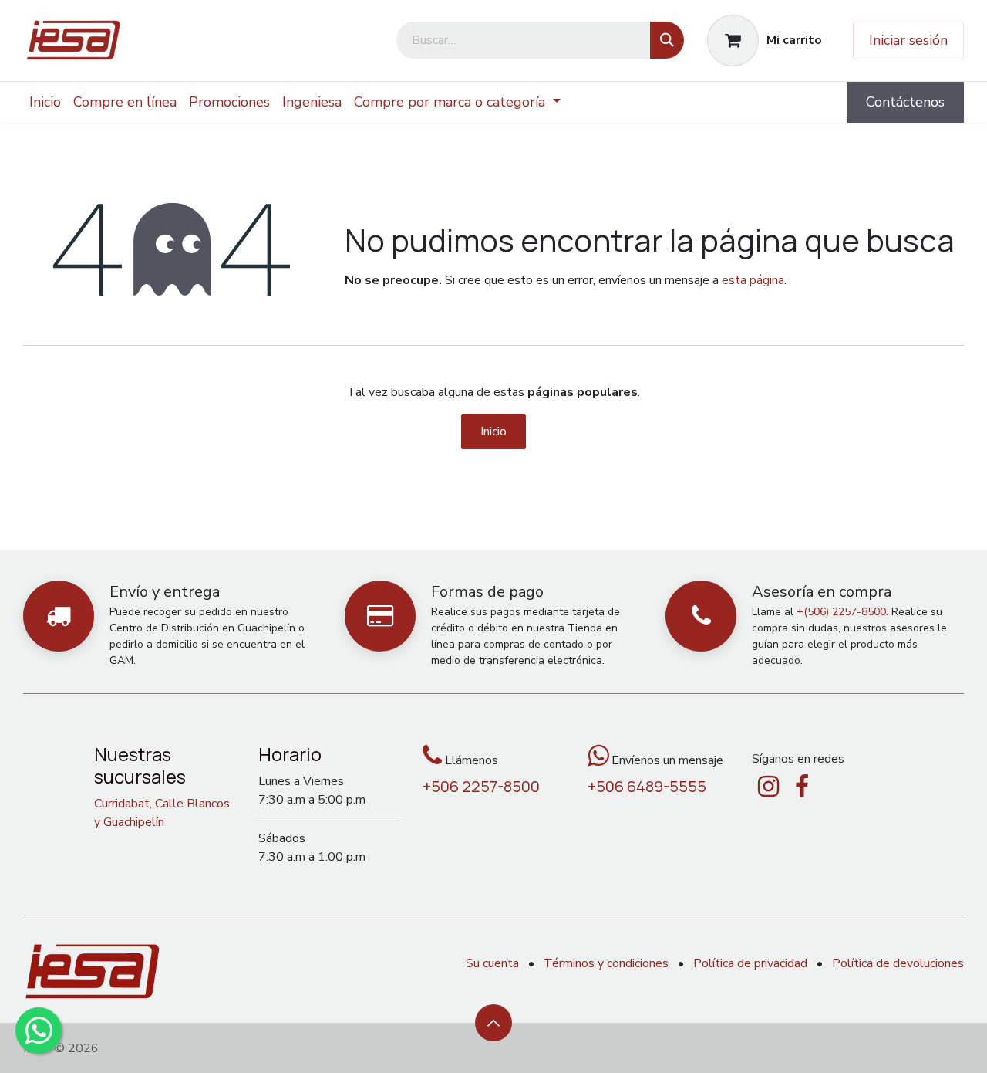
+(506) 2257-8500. (842, 611)
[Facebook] (802, 786)
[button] (493, 1022)
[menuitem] (45, 102)
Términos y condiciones (606, 963)
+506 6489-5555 (647, 786)
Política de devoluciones (898, 963)
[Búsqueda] (667, 40)
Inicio (493, 431)
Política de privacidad (750, 963)
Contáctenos (905, 102)
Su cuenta (492, 963)
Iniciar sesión (908, 40)
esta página (753, 280)
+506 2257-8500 (481, 786)
